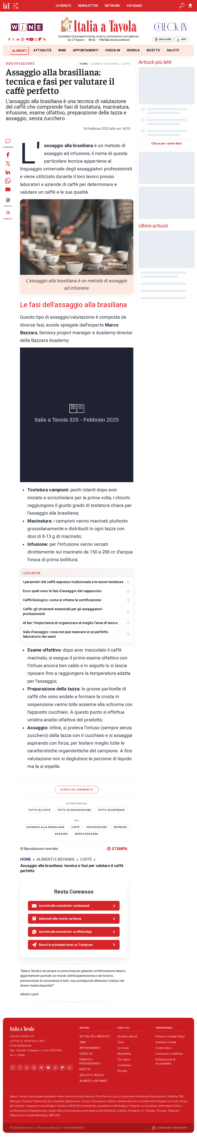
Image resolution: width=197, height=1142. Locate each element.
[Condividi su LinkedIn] (8, 172)
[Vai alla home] (9, 50)
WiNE (62, 50)
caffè (75, 827)
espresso (120, 827)
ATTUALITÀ (42, 50)
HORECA (133, 50)
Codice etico (163, 1048)
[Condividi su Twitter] (8, 163)
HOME (84, 63)
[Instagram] (22, 39)
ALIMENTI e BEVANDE (93, 1081)
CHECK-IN (112, 50)
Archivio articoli (127, 1036)
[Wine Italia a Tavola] (26, 27)
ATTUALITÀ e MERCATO (94, 1036)
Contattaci (124, 1065)
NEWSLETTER (88, 6)
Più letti (122, 1071)
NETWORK (112, 6)
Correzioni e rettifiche (169, 1053)
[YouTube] (31, 39)
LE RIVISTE (63, 6)
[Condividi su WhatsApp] (8, 180)
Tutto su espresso (111, 810)
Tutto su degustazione (74, 810)
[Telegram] (27, 39)
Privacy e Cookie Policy (170, 1036)
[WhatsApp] (36, 39)
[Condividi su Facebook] (8, 154)
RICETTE (153, 50)
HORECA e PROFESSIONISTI (90, 1061)
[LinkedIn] (18, 39)
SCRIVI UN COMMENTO (76, 789)
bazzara (61, 834)
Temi (121, 1042)
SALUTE (173, 50)
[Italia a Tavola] (98, 24)
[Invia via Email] (8, 189)
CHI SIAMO (134, 6)
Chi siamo (124, 1059)
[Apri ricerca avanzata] (181, 6)
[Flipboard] (40, 39)
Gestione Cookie (165, 1042)
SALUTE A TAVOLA (91, 1075)
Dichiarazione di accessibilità (165, 1061)
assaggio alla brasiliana (45, 827)
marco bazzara (86, 834)
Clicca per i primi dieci (166, 143)
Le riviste (123, 1048)
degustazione (97, 827)
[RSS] (45, 39)
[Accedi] (190, 6)
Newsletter (124, 1053)
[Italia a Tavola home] (41, 1028)
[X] (14, 39)
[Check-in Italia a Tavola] (170, 27)
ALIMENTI (19, 51)
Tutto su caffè (39, 810)
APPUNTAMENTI (85, 50)
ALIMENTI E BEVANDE (105, 63)
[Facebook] (9, 39)
